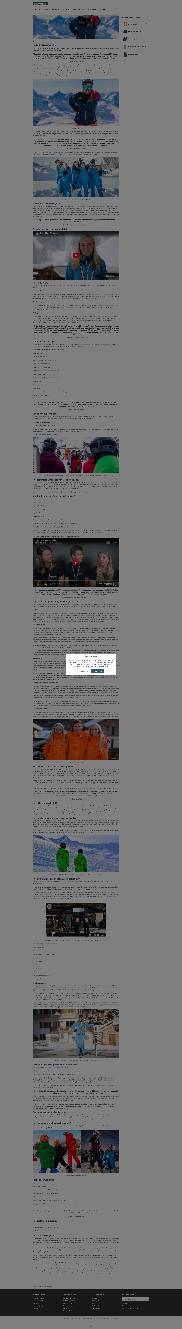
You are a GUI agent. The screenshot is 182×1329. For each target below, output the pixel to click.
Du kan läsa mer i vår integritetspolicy (95, 666)
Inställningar (84, 671)
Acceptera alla (97, 671)
